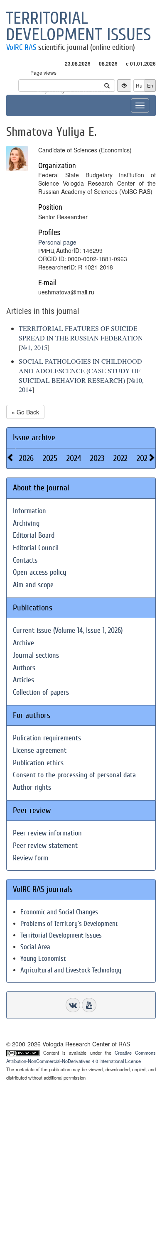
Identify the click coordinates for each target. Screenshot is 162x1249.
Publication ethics (38, 763)
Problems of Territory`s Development (69, 924)
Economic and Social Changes (59, 912)
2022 (120, 458)
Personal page (57, 242)
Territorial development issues (78, 26)
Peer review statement (45, 845)
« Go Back (25, 412)
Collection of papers (41, 692)
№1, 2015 (34, 347)
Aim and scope (33, 584)
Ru (139, 85)
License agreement (39, 750)
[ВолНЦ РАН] (73, 1005)
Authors (24, 668)
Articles (23, 680)
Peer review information (47, 833)
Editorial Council (36, 548)
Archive (23, 643)
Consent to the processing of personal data (74, 775)
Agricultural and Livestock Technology (70, 970)
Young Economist (43, 958)
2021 (143, 458)
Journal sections (36, 655)
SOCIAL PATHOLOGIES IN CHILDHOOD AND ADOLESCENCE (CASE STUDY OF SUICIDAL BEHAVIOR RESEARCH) (80, 370)
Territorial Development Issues (61, 935)
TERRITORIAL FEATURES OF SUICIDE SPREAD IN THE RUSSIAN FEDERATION (81, 333)
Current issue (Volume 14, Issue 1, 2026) (68, 630)
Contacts (25, 560)
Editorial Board (33, 535)
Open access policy (39, 572)
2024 (73, 458)
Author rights (32, 787)
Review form (30, 858)
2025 (50, 458)
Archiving (26, 523)
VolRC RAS (21, 47)
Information (29, 511)
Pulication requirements (47, 738)
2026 (26, 458)
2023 (97, 458)
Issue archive (34, 437)
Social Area (35, 947)
